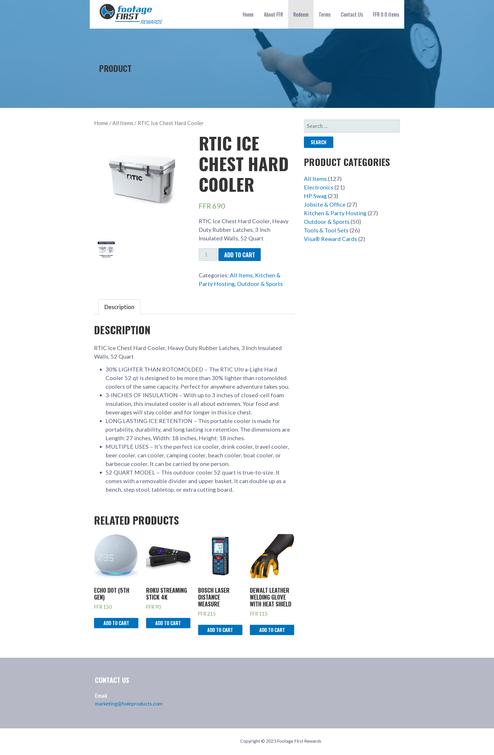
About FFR (273, 14)
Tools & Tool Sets (326, 230)
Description (119, 306)
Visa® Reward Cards (330, 238)
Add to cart (239, 254)
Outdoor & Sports (260, 283)
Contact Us (352, 14)
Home (248, 14)
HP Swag (315, 195)
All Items (122, 123)
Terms (324, 14)
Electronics (318, 187)
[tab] (119, 306)
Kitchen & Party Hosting (335, 212)
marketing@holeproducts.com (128, 703)
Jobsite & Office (325, 204)
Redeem (300, 14)
